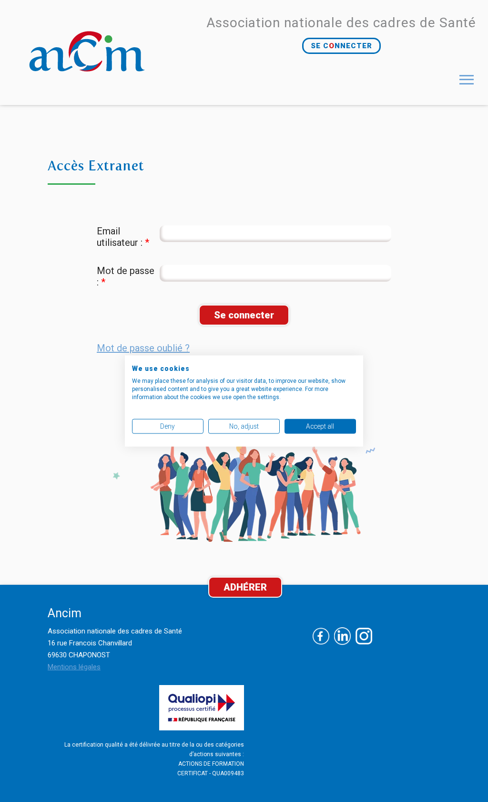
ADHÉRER (245, 587)
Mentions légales (74, 667)
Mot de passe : (125, 276)
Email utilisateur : (123, 236)
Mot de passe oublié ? (143, 348)
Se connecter (244, 315)
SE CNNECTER (341, 46)
